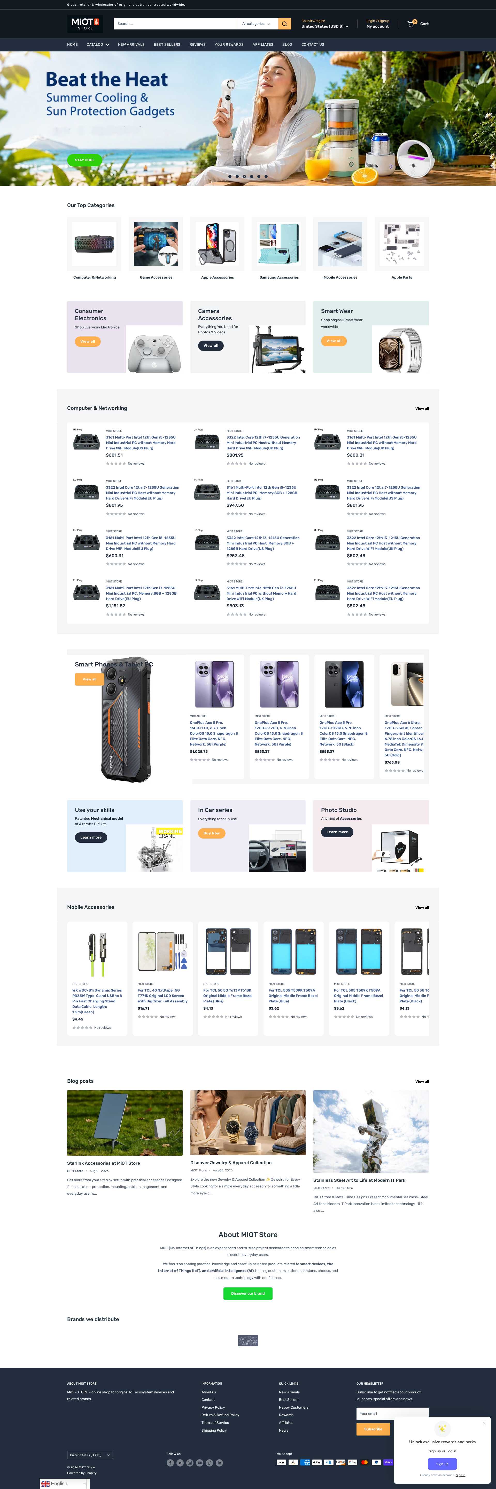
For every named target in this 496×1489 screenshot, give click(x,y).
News (283, 1430)
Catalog (95, 44)
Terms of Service (215, 1423)
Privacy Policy (213, 1407)
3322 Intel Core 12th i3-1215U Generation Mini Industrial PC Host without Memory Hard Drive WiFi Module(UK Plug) (383, 543)
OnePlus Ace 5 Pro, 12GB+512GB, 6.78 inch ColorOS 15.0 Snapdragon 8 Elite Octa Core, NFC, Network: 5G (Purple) (279, 733)
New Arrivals (131, 44)
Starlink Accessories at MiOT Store (103, 1163)
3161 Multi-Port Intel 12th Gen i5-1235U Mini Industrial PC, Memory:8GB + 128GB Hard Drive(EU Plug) (262, 493)
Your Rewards (229, 44)
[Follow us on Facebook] (170, 1463)
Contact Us (312, 44)
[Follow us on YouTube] (199, 1463)
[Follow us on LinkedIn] (219, 1463)
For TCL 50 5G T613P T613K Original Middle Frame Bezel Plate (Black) (424, 995)
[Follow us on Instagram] (189, 1463)
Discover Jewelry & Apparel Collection (231, 1162)
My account (378, 26)
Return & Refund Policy (220, 1415)
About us (209, 1392)
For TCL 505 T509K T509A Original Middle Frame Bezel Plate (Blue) (293, 995)
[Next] (428, 246)
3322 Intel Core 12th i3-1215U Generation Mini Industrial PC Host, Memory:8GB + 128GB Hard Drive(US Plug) (263, 543)
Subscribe (373, 1429)
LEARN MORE (86, 160)
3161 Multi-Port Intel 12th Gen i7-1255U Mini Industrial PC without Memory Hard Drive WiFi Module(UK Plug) (261, 593)
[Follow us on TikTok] (209, 1463)
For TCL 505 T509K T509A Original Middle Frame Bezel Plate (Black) (358, 995)
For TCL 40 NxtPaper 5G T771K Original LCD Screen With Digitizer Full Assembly (163, 995)
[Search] (284, 23)
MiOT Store (114, 431)
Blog (287, 44)
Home (72, 44)
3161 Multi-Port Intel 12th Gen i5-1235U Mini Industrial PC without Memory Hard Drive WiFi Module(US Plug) (141, 442)
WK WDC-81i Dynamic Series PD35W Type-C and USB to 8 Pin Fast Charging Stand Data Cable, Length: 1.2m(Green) (97, 1001)
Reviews (198, 44)
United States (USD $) (85, 1455)
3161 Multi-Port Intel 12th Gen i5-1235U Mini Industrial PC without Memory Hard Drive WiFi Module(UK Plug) (382, 442)
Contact (208, 1400)
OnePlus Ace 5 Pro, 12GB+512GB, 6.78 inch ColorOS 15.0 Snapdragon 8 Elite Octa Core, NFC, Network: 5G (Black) (344, 733)
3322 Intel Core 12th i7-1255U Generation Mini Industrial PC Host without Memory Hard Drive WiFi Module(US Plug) (383, 493)
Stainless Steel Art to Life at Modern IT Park (359, 1180)
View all (422, 408)
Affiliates (263, 44)
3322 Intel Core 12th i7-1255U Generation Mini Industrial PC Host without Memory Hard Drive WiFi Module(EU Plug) (142, 493)
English (58, 1483)
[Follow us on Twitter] (180, 1463)
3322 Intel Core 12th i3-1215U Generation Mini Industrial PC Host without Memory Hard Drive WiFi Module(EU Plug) (383, 593)
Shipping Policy (214, 1430)
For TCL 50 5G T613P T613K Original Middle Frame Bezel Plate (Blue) (227, 995)
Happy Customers (293, 1407)
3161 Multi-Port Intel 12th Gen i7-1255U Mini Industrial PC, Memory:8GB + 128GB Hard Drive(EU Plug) (141, 593)
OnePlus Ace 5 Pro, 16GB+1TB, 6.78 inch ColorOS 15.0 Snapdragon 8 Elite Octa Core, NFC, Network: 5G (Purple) (214, 733)
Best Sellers (167, 44)
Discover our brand (248, 1293)
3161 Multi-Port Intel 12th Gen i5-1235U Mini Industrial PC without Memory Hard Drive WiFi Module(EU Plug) (141, 543)
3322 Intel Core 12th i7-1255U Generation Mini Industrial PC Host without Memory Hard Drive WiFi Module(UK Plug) (263, 442)
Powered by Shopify (82, 1473)
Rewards (286, 1415)
